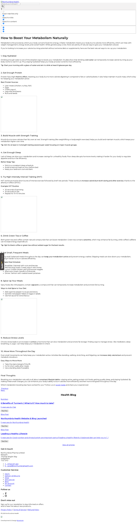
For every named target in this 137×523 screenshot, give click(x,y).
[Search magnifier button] (3, 6)
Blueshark (20, 520)
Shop (7, 478)
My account (9, 483)
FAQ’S (7, 474)
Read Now (5, 411)
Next (3, 390)
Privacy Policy (6, 510)
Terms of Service (19, 510)
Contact (8, 485)
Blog (7, 482)
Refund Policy (33, 510)
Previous (4, 388)
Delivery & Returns (12, 476)
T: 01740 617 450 (11, 464)
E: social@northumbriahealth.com (19, 466)
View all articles (68, 445)
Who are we (10, 480)
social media (60, 385)
